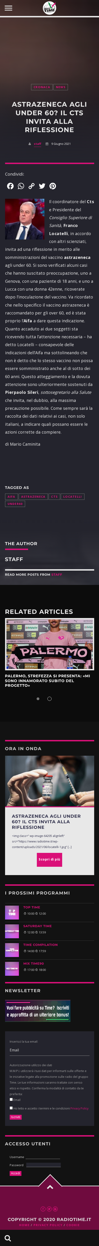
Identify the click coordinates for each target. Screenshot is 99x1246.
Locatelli (72, 497)
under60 (15, 504)
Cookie (73, 1225)
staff (37, 144)
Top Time (31, 907)
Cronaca (42, 87)
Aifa (11, 497)
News (60, 87)
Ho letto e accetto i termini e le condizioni (50, 1108)
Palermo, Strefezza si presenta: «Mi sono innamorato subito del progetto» (47, 681)
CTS (54, 497)
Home (24, 1225)
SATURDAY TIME (37, 926)
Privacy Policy (79, 1108)
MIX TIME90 (33, 964)
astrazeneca (33, 497)
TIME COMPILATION (40, 945)
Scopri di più (49, 644)
